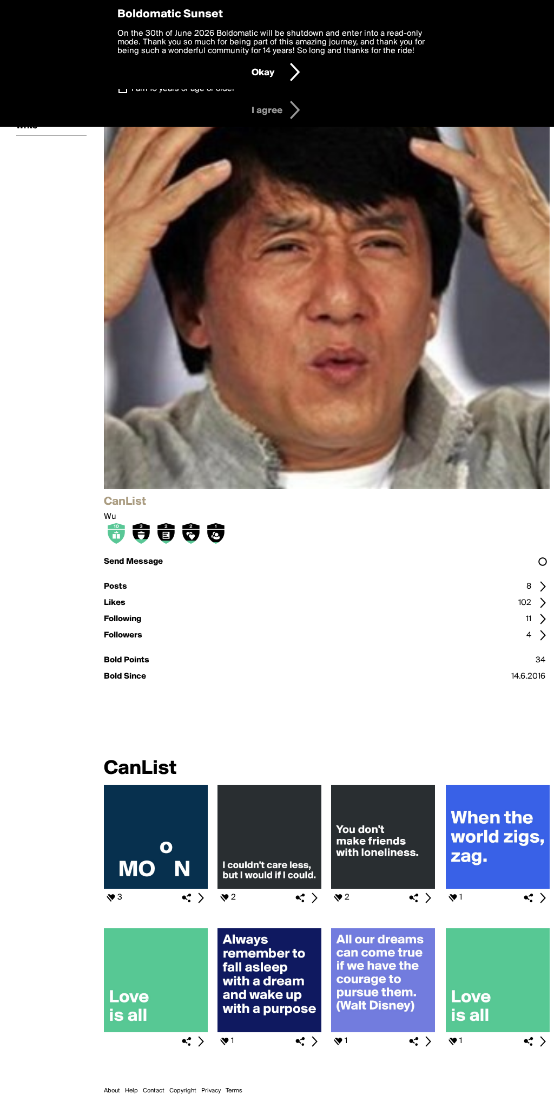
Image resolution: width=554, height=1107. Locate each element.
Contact (153, 1091)
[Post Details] (201, 898)
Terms (234, 1091)
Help (131, 1091)
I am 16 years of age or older (183, 88)
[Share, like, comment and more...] (156, 886)
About (112, 1091)
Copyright (182, 1091)
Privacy (211, 1091)
